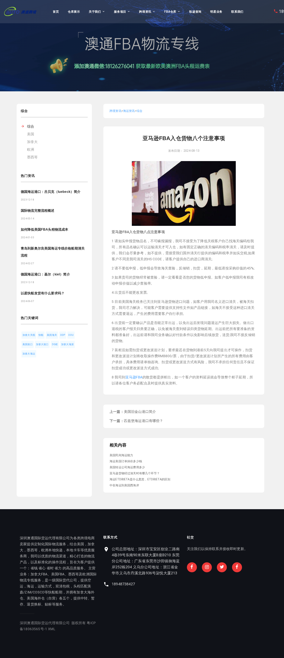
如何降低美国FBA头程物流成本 (44, 229)
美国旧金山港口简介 (140, 412)
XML (51, 629)
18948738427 (123, 584)
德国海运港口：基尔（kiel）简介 (45, 274)
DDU (71, 335)
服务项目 (120, 11)
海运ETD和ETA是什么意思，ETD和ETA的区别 (140, 479)
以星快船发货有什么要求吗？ (42, 293)
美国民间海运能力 (121, 455)
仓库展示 (74, 11)
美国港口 (27, 344)
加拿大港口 (42, 344)
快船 (40, 335)
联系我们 (237, 11)
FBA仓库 (170, 11)
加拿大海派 (67, 344)
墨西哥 (32, 157)
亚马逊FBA (133, 377)
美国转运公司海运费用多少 (127, 467)
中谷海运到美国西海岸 (124, 485)
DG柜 (55, 344)
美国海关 (52, 335)
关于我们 (95, 11)
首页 (56, 11)
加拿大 (32, 142)
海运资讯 (129, 111)
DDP (62, 335)
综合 (30, 126)
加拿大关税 (28, 335)
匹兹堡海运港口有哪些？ (143, 421)
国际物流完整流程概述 (37, 210)
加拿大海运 (28, 353)
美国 (30, 134)
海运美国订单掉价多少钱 (126, 461)
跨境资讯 (145, 11)
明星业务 (216, 11)
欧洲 (30, 149)
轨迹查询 (195, 11)
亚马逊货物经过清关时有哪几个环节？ (135, 473)
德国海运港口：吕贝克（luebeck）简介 (50, 191)
